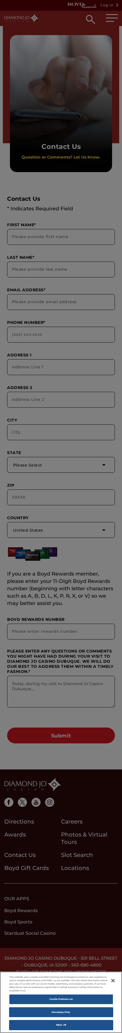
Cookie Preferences (60, 999)
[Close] (113, 980)
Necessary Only (61, 1012)
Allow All (61, 1024)
